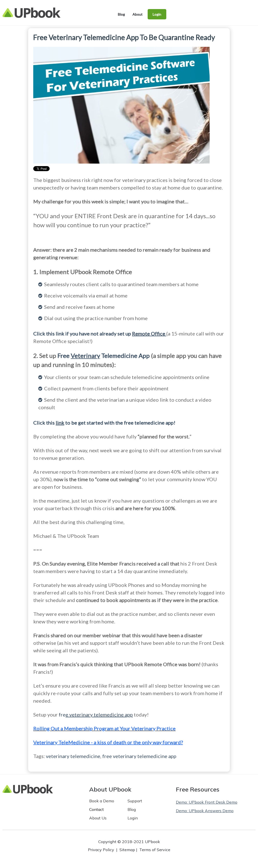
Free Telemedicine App (103, 355)
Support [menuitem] (134, 800)
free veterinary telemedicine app (139, 756)
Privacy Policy (101, 849)
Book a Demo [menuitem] (101, 800)
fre (96, 714)
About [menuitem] (138, 14)
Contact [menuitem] (96, 809)
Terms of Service (154, 849)
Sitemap (127, 849)
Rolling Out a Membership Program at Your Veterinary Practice (104, 728)
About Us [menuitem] (98, 817)
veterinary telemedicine (73, 756)
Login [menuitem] (157, 14)
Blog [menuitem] (121, 14)
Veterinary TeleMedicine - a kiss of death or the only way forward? (108, 742)
